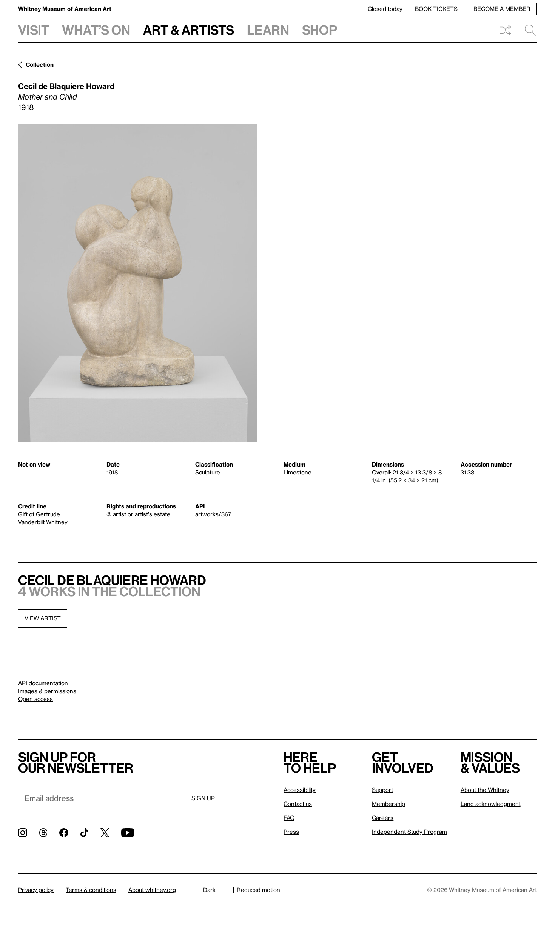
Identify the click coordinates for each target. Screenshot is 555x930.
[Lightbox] (137, 283)
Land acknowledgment (491, 803)
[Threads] (43, 832)
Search (527, 30)
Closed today (385, 8)
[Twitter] (104, 832)
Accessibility (300, 789)
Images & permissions (47, 691)
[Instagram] (22, 832)
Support (382, 789)
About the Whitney (485, 789)
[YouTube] (127, 832)
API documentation (43, 683)
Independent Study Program (409, 831)
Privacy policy (36, 889)
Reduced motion (258, 889)
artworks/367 (213, 514)
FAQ (289, 817)
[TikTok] (84, 832)
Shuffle (505, 30)
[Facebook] (63, 832)
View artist (43, 618)
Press (291, 831)
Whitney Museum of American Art (64, 8)
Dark (209, 889)
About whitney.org (152, 889)
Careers (382, 817)
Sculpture (207, 472)
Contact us (298, 803)
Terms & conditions (91, 889)
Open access (35, 698)
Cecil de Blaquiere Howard (66, 86)
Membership (388, 803)
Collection (40, 64)
